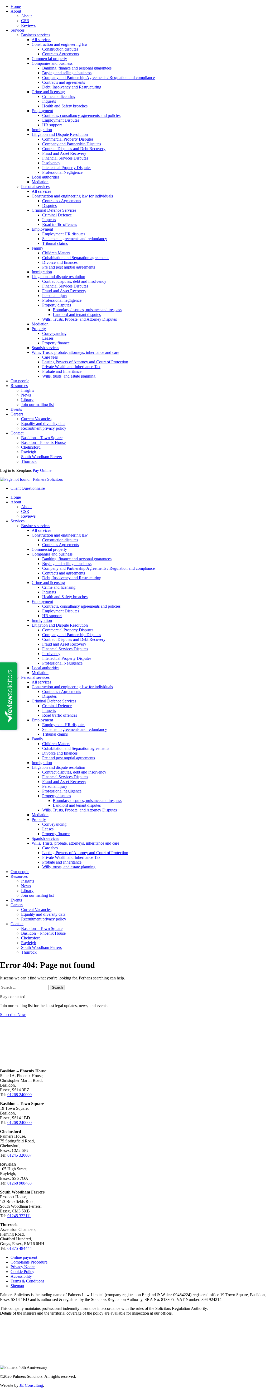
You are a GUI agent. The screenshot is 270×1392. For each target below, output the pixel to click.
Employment (42, 110)
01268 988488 (19, 1183)
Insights (27, 390)
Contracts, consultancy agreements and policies (81, 115)
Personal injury (54, 295)
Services (18, 30)
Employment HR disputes (63, 234)
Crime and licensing (48, 92)
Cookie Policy (22, 1271)
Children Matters (56, 253)
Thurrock (29, 461)
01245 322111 (19, 1215)
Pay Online (42, 470)
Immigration (42, 129)
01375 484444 (19, 1248)
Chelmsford (31, 447)
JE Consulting (31, 1385)
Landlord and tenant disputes (77, 314)
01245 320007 (19, 1155)
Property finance (56, 343)
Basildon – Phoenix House (43, 442)
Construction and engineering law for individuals (72, 196)
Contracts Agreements (60, 54)
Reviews (28, 25)
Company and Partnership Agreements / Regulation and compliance (98, 77)
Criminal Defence (57, 215)
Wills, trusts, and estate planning (68, 376)
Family (37, 248)
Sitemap (17, 1286)
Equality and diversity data (43, 423)
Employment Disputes (60, 120)
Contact (17, 433)
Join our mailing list (37, 404)
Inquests (49, 101)
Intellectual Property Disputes (66, 167)
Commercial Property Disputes (67, 139)
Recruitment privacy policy (43, 428)
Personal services (35, 186)
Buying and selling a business (66, 73)
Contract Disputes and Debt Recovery (73, 148)
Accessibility (21, 1276)
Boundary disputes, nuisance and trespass (87, 310)
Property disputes (56, 305)
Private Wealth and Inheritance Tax (71, 366)
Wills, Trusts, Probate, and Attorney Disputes (79, 319)
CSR (25, 20)
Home (16, 6)
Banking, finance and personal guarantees (77, 68)
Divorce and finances (60, 262)
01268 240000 (19, 1094)
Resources (19, 385)
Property (39, 328)
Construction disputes (60, 49)
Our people (20, 381)
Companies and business (52, 63)
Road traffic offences (59, 224)
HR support (52, 125)
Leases (48, 338)
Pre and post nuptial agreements (68, 267)
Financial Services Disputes (65, 158)
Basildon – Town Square (41, 437)
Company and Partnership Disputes (71, 144)
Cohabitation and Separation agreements (75, 257)
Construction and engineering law (60, 44)
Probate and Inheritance (61, 371)
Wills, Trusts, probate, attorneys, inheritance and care (75, 352)
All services (41, 39)
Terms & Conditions (27, 1281)
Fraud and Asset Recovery (64, 153)
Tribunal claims (55, 243)
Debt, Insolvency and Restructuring (71, 87)
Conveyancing (54, 333)
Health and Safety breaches (65, 106)
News (26, 395)
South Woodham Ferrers (41, 456)
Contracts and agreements (63, 82)
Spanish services (45, 347)
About (16, 11)
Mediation (40, 182)
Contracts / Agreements (61, 201)
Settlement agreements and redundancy (74, 238)
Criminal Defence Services (54, 210)
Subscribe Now (13, 1014)
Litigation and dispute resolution (58, 276)
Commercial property (49, 58)
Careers (17, 414)
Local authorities (45, 177)
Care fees (50, 357)
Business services (35, 35)
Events (16, 409)
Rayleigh (28, 452)
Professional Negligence (62, 172)
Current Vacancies (36, 419)
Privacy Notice (23, 1267)
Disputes (49, 205)
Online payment (24, 1257)
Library (27, 400)
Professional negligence (61, 300)
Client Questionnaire (28, 488)
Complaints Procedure (29, 1262)
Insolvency (51, 163)
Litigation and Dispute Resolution (60, 134)
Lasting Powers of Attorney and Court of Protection (85, 362)
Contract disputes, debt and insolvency (74, 281)
